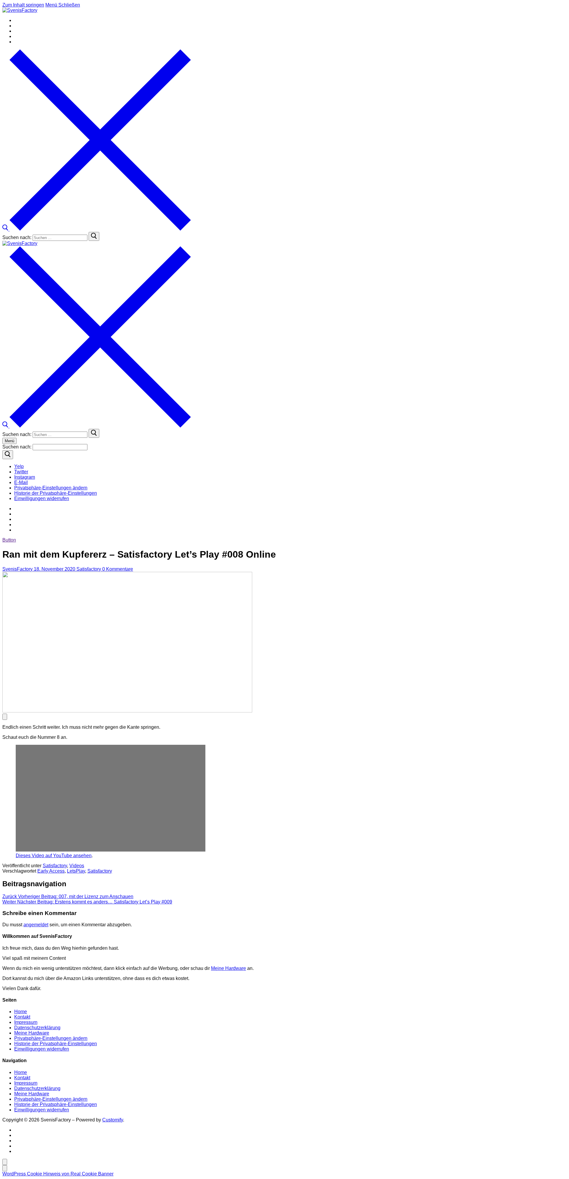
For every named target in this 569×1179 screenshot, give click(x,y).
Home (20, 1011)
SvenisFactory (17, 569)
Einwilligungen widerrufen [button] (41, 1048)
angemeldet (35, 924)
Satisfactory (88, 569)
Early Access (51, 870)
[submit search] (94, 236)
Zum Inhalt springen (23, 4)
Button (9, 539)
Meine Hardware (228, 968)
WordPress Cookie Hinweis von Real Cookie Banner (58, 1173)
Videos (76, 865)
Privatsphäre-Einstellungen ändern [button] (50, 1038)
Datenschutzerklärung (37, 1027)
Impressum (25, 1022)
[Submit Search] (7, 454)
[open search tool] (96, 229)
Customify (112, 1119)
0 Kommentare (117, 569)
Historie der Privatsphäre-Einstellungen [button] (55, 1043)
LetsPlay (76, 870)
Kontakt (22, 1016)
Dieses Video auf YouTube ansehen (54, 855)
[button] (50, 487)
